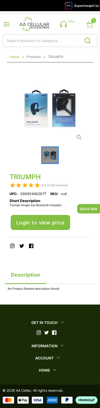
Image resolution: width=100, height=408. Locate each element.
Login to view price (40, 223)
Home (14, 57)
